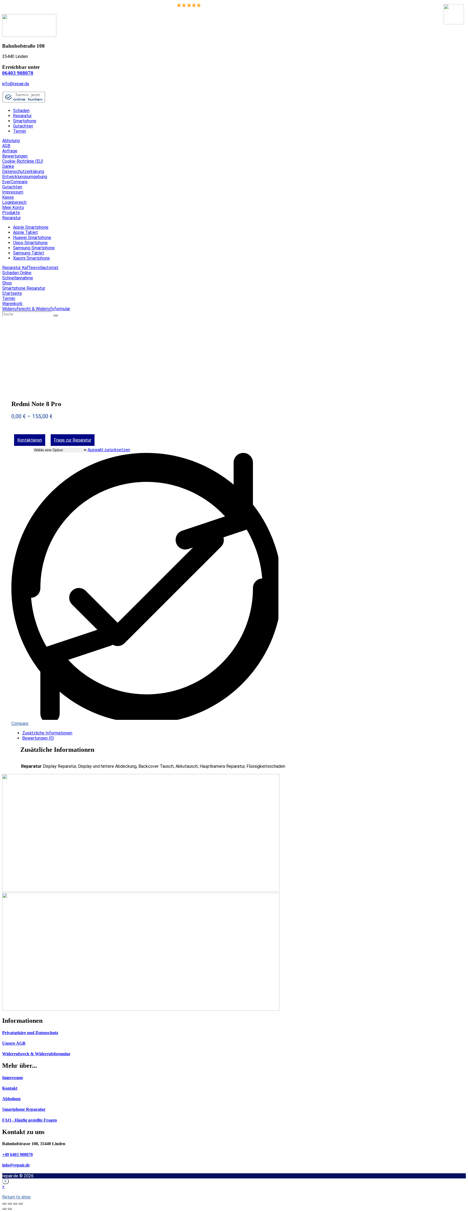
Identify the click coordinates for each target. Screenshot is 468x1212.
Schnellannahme (17, 277)
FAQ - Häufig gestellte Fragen (29, 1120)
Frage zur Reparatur (72, 440)
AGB (6, 145)
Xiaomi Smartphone (31, 258)
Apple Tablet (25, 232)
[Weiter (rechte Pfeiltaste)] (10, 1209)
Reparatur (22, 115)
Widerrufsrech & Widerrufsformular (36, 1053)
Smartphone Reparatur (23, 288)
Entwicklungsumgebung (24, 176)
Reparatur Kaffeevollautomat (30, 267)
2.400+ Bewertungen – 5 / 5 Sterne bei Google (246, 5)
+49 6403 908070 (17, 1154)
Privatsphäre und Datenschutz (30, 1032)
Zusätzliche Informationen (47, 733)
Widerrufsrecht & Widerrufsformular (36, 308)
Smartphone (24, 120)
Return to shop (16, 1197)
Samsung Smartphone (34, 247)
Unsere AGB (13, 1043)
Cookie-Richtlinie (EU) (22, 161)
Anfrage (9, 150)
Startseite (12, 293)
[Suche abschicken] (55, 315)
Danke (8, 166)
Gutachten (23, 126)
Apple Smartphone (30, 227)
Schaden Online (16, 272)
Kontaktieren (29, 440)
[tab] (239, 733)
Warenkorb (12, 303)
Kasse (8, 197)
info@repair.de (15, 83)
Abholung (11, 140)
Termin (19, 131)
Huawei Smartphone (32, 237)
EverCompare (15, 181)
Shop (7, 283)
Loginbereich (14, 202)
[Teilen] (10, 1203)
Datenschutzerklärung (23, 171)
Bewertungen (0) (38, 738)
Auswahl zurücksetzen (108, 449)
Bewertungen (15, 156)
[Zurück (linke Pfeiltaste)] (4, 1209)
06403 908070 (17, 73)
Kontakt (9, 1088)
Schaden (21, 110)
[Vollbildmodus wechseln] (15, 1203)
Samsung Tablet (28, 253)
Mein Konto (13, 207)
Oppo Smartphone (30, 242)
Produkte (11, 212)
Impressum (12, 192)
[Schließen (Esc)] (4, 1203)
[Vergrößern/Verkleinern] (20, 1203)
